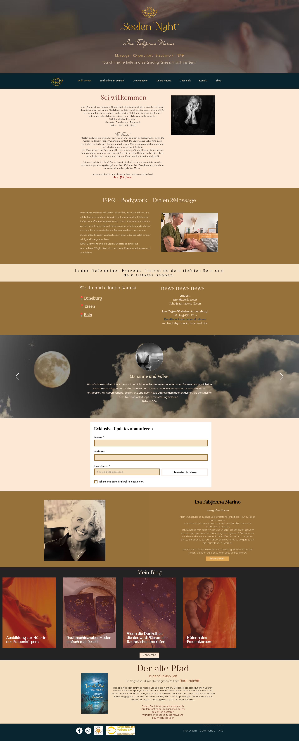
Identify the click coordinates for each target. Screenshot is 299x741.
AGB (220, 730)
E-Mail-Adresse (102, 466)
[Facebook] (79, 730)
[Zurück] (17, 377)
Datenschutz (207, 730)
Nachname (100, 451)
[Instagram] (88, 730)
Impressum (190, 730)
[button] (189, 232)
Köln (88, 315)
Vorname (99, 437)
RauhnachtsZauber (163, 717)
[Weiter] (281, 377)
